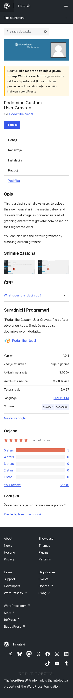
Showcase (46, 538)
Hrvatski (19, 644)
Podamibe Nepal (21, 114)
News (8, 546)
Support (9, 579)
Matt (9, 613)
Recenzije (15, 150)
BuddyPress (14, 626)
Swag (44, 593)
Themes (44, 546)
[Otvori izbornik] (67, 6)
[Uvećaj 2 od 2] (64, 265)
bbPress (12, 620)
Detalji (12, 140)
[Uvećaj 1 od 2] (30, 265)
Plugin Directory (14, 17)
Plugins (43, 552)
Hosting (9, 552)
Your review (12, 485)
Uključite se (47, 572)
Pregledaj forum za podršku (23, 514)
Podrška (14, 181)
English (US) (61, 398)
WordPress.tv (15, 593)
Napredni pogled (15, 418)
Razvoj (13, 170)
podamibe (62, 406)
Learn (8, 572)
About (8, 538)
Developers (12, 586)
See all (64, 485)
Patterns (45, 559)
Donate (46, 586)
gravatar (48, 406)
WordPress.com (17, 606)
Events (43, 579)
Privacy (9, 559)
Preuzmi (12, 124)
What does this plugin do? (22, 295)
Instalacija (15, 160)
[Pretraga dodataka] (45, 31)
